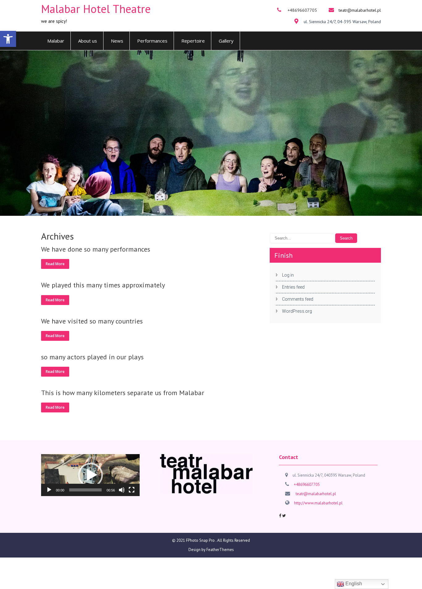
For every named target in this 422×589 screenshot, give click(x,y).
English (353, 583)
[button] (8, 39)
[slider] (85, 489)
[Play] (49, 490)
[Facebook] (280, 516)
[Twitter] (284, 516)
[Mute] (122, 490)
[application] (90, 475)
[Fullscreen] (132, 490)
